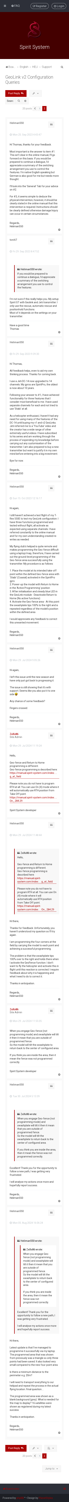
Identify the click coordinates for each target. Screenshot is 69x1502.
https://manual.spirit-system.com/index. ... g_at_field (33, 774)
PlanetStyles (46, 1498)
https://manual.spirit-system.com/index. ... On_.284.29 (33, 799)
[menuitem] (15, 5)
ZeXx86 (14, 734)
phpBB (20, 1498)
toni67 (13, 239)
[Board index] (34, 30)
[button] (35, 108)
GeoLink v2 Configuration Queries (29, 80)
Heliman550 (17, 123)
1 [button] (39, 108)
